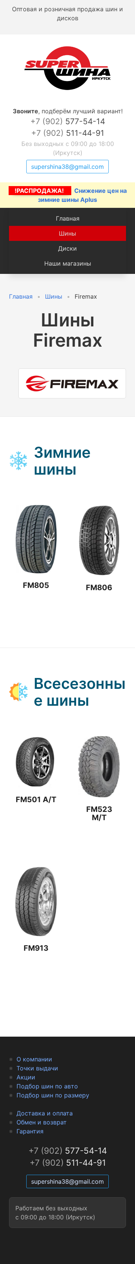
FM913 (36, 948)
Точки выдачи (37, 1068)
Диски (67, 248)
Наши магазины (67, 263)
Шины (67, 233)
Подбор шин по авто (47, 1086)
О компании (34, 1059)
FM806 (99, 587)
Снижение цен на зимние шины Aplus (71, 195)
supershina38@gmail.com (67, 166)
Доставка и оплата (44, 1113)
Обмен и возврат (41, 1122)
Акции (25, 1077)
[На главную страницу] (67, 90)
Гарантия (30, 1131)
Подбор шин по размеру (52, 1095)
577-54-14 (67, 121)
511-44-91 (67, 133)
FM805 (36, 585)
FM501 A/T (36, 799)
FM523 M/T (99, 813)
